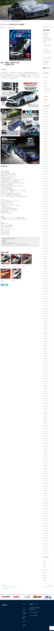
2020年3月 (45, 301)
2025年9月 (45, 136)
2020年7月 (45, 291)
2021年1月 (45, 276)
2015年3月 (45, 416)
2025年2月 (45, 153)
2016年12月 (45, 378)
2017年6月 (45, 373)
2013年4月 (45, 451)
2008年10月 (45, 513)
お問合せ (24, 625)
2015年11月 (45, 406)
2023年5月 (45, 206)
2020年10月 (45, 283)
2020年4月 (45, 298)
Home (24, 607)
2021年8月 (45, 258)
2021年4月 (45, 268)
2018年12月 (45, 338)
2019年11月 (45, 311)
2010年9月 (45, 488)
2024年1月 (45, 186)
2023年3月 (45, 211)
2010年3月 (45, 495)
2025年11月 (45, 131)
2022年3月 (45, 241)
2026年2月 (45, 123)
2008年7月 (45, 515)
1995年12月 (45, 540)
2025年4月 (45, 148)
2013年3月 (45, 453)
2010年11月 (45, 485)
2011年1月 (45, 481)
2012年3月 (45, 470)
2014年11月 (45, 423)
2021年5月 (45, 266)
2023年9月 (45, 196)
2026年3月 (45, 121)
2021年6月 (45, 263)
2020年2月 (45, 303)
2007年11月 (45, 520)
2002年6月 (45, 538)
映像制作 (24, 614)
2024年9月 (45, 166)
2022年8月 (45, 228)
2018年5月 (45, 356)
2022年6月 (45, 233)
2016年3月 (45, 396)
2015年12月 (45, 403)
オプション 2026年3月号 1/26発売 (5, 265)
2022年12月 (45, 218)
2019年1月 (45, 336)
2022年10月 (45, 223)
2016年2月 (45, 398)
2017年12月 (45, 363)
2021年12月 (45, 248)
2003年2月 (45, 533)
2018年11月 (45, 341)
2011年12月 (45, 475)
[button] (53, 3)
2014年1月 (45, 433)
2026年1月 (45, 126)
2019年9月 (45, 316)
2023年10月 (45, 193)
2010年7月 (45, 490)
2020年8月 (45, 288)
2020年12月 (45, 278)
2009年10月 (45, 503)
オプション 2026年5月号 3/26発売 (16, 280)
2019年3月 (45, 331)
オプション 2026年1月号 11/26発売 (26, 265)
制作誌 (46, 96)
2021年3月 (45, 271)
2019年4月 (45, 328)
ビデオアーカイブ (47, 92)
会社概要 (24, 618)
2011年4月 (45, 478)
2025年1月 (45, 156)
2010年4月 (45, 493)
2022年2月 (45, 243)
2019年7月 (45, 321)
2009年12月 (45, 500)
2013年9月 (45, 441)
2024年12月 (45, 158)
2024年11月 (45, 161)
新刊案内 (46, 99)
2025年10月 (45, 133)
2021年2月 (45, 273)
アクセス (24, 622)
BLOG (45, 77)
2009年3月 (45, 510)
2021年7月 (45, 261)
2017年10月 (45, 368)
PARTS (45, 86)
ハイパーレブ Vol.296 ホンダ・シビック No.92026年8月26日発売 (47, 51)
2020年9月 (45, 286)
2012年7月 (45, 463)
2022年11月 (45, 221)
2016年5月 (45, 393)
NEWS (46, 83)
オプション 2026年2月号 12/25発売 (16, 265)
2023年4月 (45, 208)
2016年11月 (45, 381)
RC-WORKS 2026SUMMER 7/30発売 (46, 63)
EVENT (45, 80)
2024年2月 (45, 183)
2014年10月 (45, 426)
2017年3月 (45, 376)
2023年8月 (45, 198)
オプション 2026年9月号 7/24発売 (5, 280)
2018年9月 (45, 346)
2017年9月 (45, 371)
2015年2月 (45, 418)
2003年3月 (45, 530)
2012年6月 (45, 465)
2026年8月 (45, 108)
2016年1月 (45, 401)
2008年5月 (45, 518)
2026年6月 (45, 113)
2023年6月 (45, 203)
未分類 (45, 102)
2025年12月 (45, 128)
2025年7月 (45, 141)
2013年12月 (45, 436)
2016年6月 (45, 391)
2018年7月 (45, 351)
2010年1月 (45, 498)
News (24, 610)
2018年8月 (45, 348)
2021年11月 (45, 251)
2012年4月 (45, 468)
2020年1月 (45, 306)
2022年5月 (45, 236)
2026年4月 (45, 118)
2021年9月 (45, 256)
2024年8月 (45, 168)
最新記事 (5, 21)
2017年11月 (45, 366)
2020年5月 (45, 296)
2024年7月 (45, 171)
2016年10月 (45, 383)
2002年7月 (45, 535)
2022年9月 (45, 226)
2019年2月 (45, 333)
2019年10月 (45, 313)
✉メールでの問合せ (33, 615)
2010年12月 (45, 483)
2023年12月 (45, 188)
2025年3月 (45, 151)
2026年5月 (45, 116)
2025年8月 (45, 138)
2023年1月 (45, 216)
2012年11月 (45, 461)
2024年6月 (45, 173)
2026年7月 (45, 111)
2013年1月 (45, 456)
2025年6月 (45, 143)
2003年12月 (45, 528)
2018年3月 (45, 358)
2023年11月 (45, 191)
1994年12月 (45, 548)
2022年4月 (45, 238)
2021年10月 (45, 253)
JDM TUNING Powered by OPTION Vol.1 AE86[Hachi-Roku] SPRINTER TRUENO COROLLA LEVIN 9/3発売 (47, 38)
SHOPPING (46, 89)
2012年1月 (45, 473)
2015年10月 (45, 408)
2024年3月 (45, 181)
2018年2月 (45, 361)
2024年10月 (45, 163)
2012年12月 (45, 458)
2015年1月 (45, 421)
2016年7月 (45, 388)
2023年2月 (45, 213)
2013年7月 (45, 446)
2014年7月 (45, 428)
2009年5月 (45, 508)
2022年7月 (45, 231)
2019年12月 (45, 308)
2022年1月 (45, 246)
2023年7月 (45, 201)
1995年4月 (45, 545)
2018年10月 (45, 343)
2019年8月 (45, 318)
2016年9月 (45, 386)
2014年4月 (45, 431)
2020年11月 (45, 281)
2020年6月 (45, 293)
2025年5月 (45, 146)
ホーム (2, 21)
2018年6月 (45, 353)
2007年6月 (45, 523)
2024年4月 (45, 178)
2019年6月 (45, 323)
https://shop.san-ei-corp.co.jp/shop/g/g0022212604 (15, 244)
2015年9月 (45, 411)
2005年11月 (45, 525)
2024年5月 (45, 176)
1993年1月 (45, 553)
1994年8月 (45, 550)
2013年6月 (45, 448)
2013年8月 (45, 443)
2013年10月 (45, 438)
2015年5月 (45, 413)
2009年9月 (45, 505)
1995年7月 (45, 543)
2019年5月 (45, 326)
